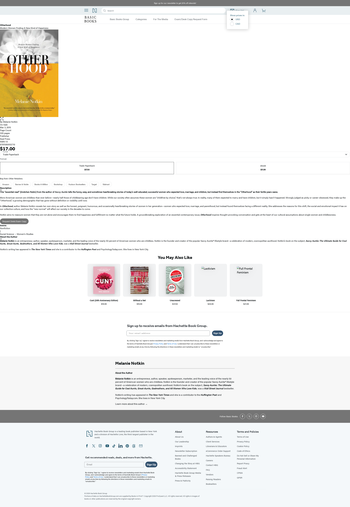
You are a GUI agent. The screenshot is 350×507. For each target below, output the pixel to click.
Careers (209, 460)
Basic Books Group (119, 19)
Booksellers (211, 483)
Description (5, 188)
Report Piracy (243, 463)
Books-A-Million (41, 184)
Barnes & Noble (21, 184)
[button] (175, 118)
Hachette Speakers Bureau (218, 455)
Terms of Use (243, 436)
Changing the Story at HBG (187, 463)
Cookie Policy (243, 446)
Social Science (7, 234)
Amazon (5, 184)
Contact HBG (212, 465)
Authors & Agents (214, 436)
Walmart (106, 184)
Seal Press (5, 138)
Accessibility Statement (186, 468)
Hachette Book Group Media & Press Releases (188, 474)
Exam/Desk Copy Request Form (191, 19)
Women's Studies (25, 234)
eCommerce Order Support (218, 450)
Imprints (179, 446)
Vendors (209, 474)
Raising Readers (213, 479)
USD (238, 19)
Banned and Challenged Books (186, 457)
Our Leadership (182, 441)
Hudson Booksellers (76, 184)
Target (94, 184)
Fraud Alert (242, 468)
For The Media (160, 19)
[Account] (255, 10)
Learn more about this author (130, 403)
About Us (179, 436)
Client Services (212, 441)
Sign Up (217, 333)
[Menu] (86, 10)
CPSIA (240, 472)
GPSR (239, 477)
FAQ (208, 469)
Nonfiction (5, 228)
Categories (141, 19)
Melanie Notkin (10, 121)
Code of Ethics (243, 450)
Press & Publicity (182, 480)
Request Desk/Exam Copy (14, 221)
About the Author (8, 237)
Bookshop (58, 184)
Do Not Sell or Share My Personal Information (248, 457)
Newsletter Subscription (186, 450)
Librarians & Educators (216, 446)
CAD (238, 23)
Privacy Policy (243, 441)
